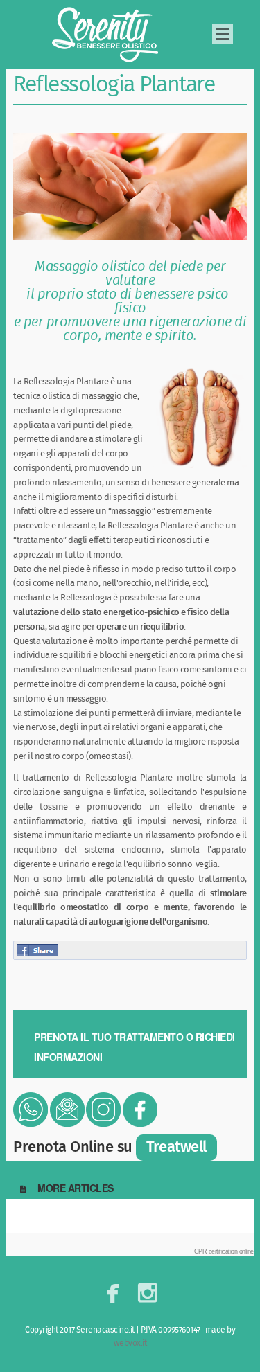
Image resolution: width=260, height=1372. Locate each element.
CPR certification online (224, 1251)
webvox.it (130, 1343)
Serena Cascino (106, 34)
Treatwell (176, 1147)
